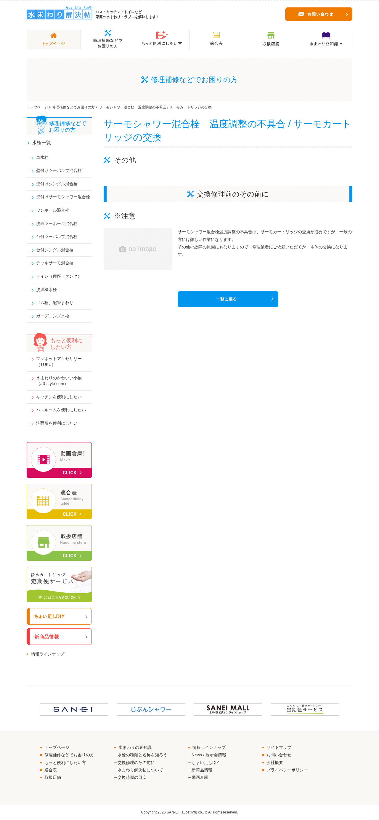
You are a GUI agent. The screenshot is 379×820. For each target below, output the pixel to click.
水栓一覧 (41, 142)
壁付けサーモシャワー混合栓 (63, 196)
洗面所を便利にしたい (57, 423)
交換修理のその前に (136, 762)
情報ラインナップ (47, 654)
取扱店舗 (52, 777)
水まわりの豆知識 (135, 747)
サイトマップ (278, 747)
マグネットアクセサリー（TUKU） (59, 361)
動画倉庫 (200, 777)
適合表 (50, 770)
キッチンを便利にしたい (59, 396)
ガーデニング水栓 (52, 316)
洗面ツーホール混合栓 (57, 223)
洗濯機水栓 (46, 289)
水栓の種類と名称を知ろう (142, 754)
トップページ (37, 107)
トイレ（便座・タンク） (59, 276)
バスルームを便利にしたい (61, 409)
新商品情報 (202, 770)
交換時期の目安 (132, 777)
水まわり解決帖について (140, 770)
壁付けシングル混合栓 (57, 183)
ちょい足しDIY (205, 762)
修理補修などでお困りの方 (73, 107)
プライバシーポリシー (287, 770)
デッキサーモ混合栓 (54, 262)
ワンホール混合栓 (52, 210)
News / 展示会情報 (209, 754)
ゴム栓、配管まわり (54, 302)
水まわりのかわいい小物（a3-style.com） (59, 380)
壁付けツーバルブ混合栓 (59, 170)
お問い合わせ (278, 754)
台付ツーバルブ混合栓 (57, 236)
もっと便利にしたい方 (65, 762)
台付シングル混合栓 (54, 249)
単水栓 (42, 157)
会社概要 (274, 762)
